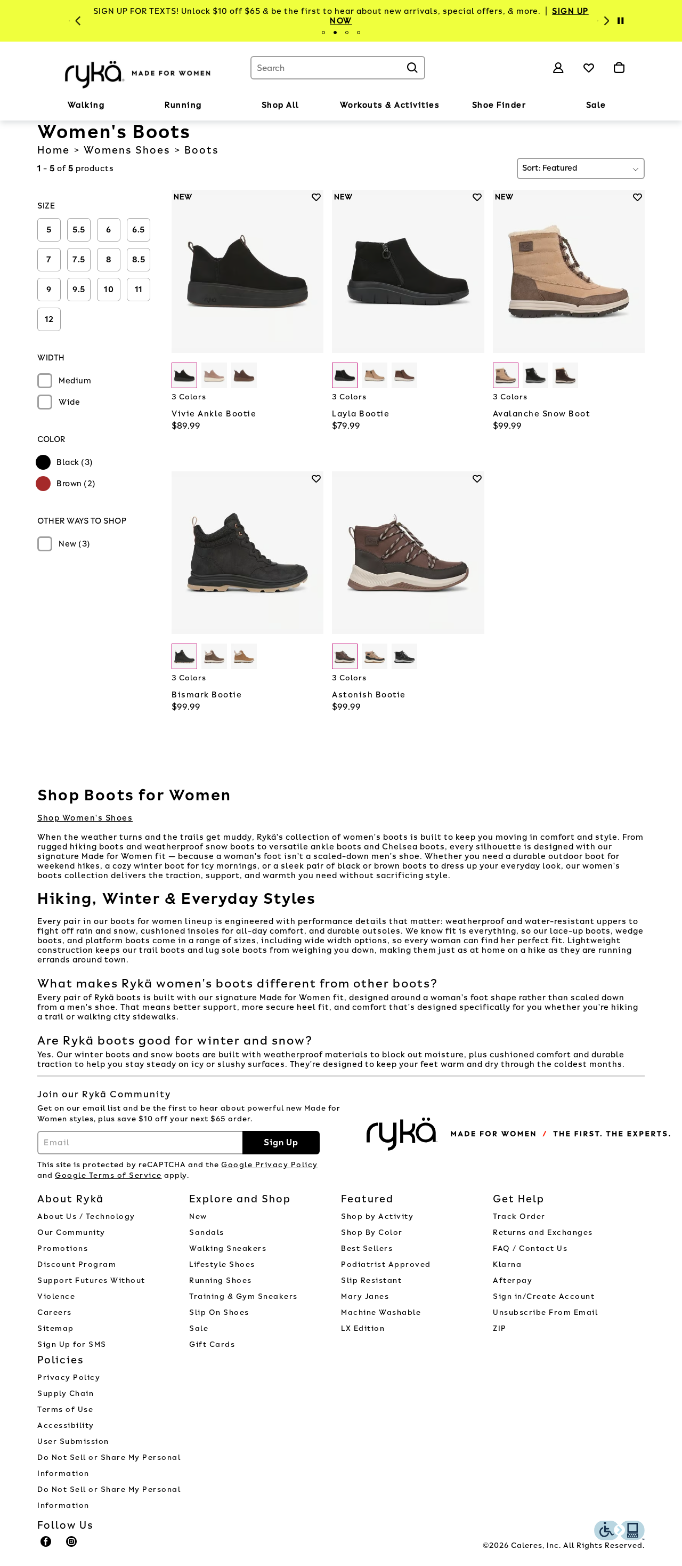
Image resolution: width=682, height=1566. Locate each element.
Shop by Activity (377, 1216)
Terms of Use (65, 1409)
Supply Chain (65, 1393)
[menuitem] (86, 107)
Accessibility (65, 1425)
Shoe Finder (499, 105)
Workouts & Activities (390, 105)
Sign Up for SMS (72, 1344)
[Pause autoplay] (620, 20)
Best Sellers (367, 1248)
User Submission (73, 1441)
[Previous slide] (76, 20)
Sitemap (55, 1328)
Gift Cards (212, 1344)
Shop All (280, 105)
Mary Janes (365, 1296)
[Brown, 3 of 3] (244, 375)
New (198, 1216)
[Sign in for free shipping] (558, 67)
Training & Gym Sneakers (243, 1296)
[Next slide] (605, 20)
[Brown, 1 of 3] (505, 375)
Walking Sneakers (227, 1248)
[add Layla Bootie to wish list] (477, 197)
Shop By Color (372, 1232)
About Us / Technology (86, 1216)
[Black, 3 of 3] (404, 656)
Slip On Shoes (219, 1312)
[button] (109, 105)
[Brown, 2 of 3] (214, 375)
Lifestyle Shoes (222, 1264)
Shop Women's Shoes (85, 818)
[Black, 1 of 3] (184, 375)
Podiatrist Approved (386, 1264)
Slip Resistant (371, 1280)
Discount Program (76, 1264)
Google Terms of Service (108, 1175)
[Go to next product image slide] (317, 260)
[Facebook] (46, 1546)
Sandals (206, 1232)
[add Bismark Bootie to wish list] (316, 478)
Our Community (71, 1232)
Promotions (62, 1248)
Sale (596, 105)
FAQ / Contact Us (530, 1248)
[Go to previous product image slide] (179, 260)
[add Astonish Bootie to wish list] (477, 478)
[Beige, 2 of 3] (374, 375)
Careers (54, 1312)
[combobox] (337, 67)
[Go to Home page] (138, 73)
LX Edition (363, 1328)
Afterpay (512, 1280)
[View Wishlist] (588, 67)
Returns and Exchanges (543, 1232)
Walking (86, 105)
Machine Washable (381, 1312)
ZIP (500, 1328)
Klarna (507, 1264)
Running (183, 105)
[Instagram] (72, 1546)
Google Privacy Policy (269, 1164)
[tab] (323, 32)
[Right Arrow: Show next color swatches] (315, 376)
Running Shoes (220, 1280)
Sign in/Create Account (544, 1296)
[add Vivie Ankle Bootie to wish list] (316, 197)
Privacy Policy (68, 1377)
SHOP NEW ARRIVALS (510, 16)
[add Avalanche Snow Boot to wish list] (637, 197)
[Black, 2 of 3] (535, 375)
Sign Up (281, 1142)
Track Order (519, 1216)
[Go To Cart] (619, 68)
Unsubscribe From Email (545, 1312)
